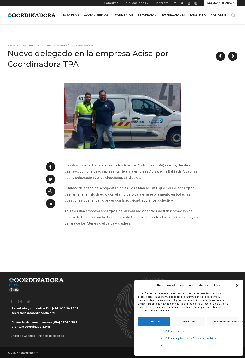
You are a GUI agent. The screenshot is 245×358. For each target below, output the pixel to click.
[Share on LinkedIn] (50, 203)
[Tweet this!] (50, 179)
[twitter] (182, 3)
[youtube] (189, 3)
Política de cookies (176, 331)
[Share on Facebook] (50, 166)
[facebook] (175, 3)
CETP (39, 45)
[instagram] (196, 3)
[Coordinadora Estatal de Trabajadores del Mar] (32, 15)
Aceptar (154, 321)
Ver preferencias (225, 321)
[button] (237, 285)
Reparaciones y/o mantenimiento (70, 45)
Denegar (189, 321)
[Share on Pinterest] (50, 191)
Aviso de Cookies (23, 336)
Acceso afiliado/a (220, 3)
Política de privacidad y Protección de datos (190, 338)
